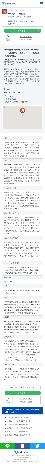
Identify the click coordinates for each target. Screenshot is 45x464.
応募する (21, 31)
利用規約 (14, 461)
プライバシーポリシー (24, 461)
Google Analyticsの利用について (22, 459)
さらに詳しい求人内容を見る (21, 387)
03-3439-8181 (26, 37)
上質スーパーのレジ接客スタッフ (19, 428)
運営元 (9, 461)
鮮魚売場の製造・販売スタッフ (18, 435)
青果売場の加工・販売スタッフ (18, 431)
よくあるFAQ (34, 461)
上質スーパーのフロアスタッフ (18, 417)
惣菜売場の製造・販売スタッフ (18, 424)
